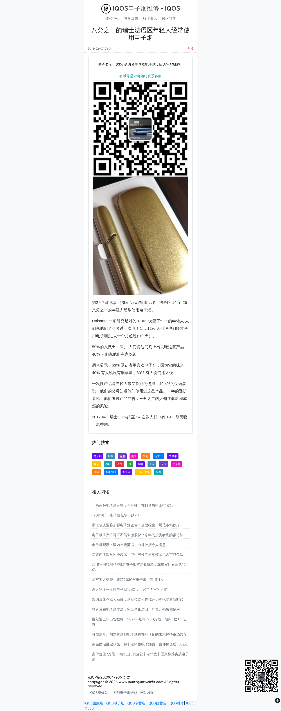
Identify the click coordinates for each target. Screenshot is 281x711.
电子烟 (98, 456)
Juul (152, 464)
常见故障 (131, 18)
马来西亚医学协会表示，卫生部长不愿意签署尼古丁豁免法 (137, 554)
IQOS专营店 (135, 703)
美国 (134, 456)
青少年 (126, 472)
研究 (145, 456)
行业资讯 (150, 18)
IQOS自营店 (157, 703)
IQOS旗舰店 (93, 703)
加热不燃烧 (143, 472)
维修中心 (113, 18)
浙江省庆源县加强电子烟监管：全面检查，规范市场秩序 (136, 525)
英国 (140, 464)
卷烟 (108, 464)
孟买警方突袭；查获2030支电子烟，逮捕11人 (128, 579)
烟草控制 (110, 472)
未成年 (173, 456)
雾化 (96, 464)
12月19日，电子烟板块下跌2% (116, 515)
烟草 (110, 456)
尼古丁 (158, 456)
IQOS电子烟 (114, 703)
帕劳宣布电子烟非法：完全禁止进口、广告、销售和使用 (136, 609)
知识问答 (169, 18)
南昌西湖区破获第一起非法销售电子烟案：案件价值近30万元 (140, 644)
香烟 (122, 456)
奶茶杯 (176, 464)
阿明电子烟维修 (125, 692)
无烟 (163, 464)
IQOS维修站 (98, 692)
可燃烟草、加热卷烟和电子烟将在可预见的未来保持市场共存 (139, 634)
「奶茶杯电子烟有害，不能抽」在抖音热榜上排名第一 (134, 505)
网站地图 (147, 692)
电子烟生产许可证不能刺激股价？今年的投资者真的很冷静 (137, 535)
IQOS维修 (176, 703)
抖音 (158, 472)
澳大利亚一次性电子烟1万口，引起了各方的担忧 (129, 589)
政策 (119, 464)
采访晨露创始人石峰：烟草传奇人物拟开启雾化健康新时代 (137, 599)
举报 (190, 48)
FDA (96, 472)
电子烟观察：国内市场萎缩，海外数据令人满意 (129, 545)
